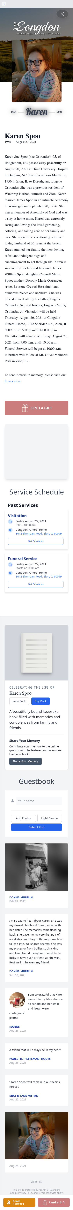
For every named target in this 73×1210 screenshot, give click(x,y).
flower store (13, 381)
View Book (19, 701)
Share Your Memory (25, 761)
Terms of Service (47, 1193)
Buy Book (41, 701)
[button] (36, 867)
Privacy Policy (25, 1193)
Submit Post (36, 827)
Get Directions (36, 541)
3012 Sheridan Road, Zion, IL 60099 (39, 533)
